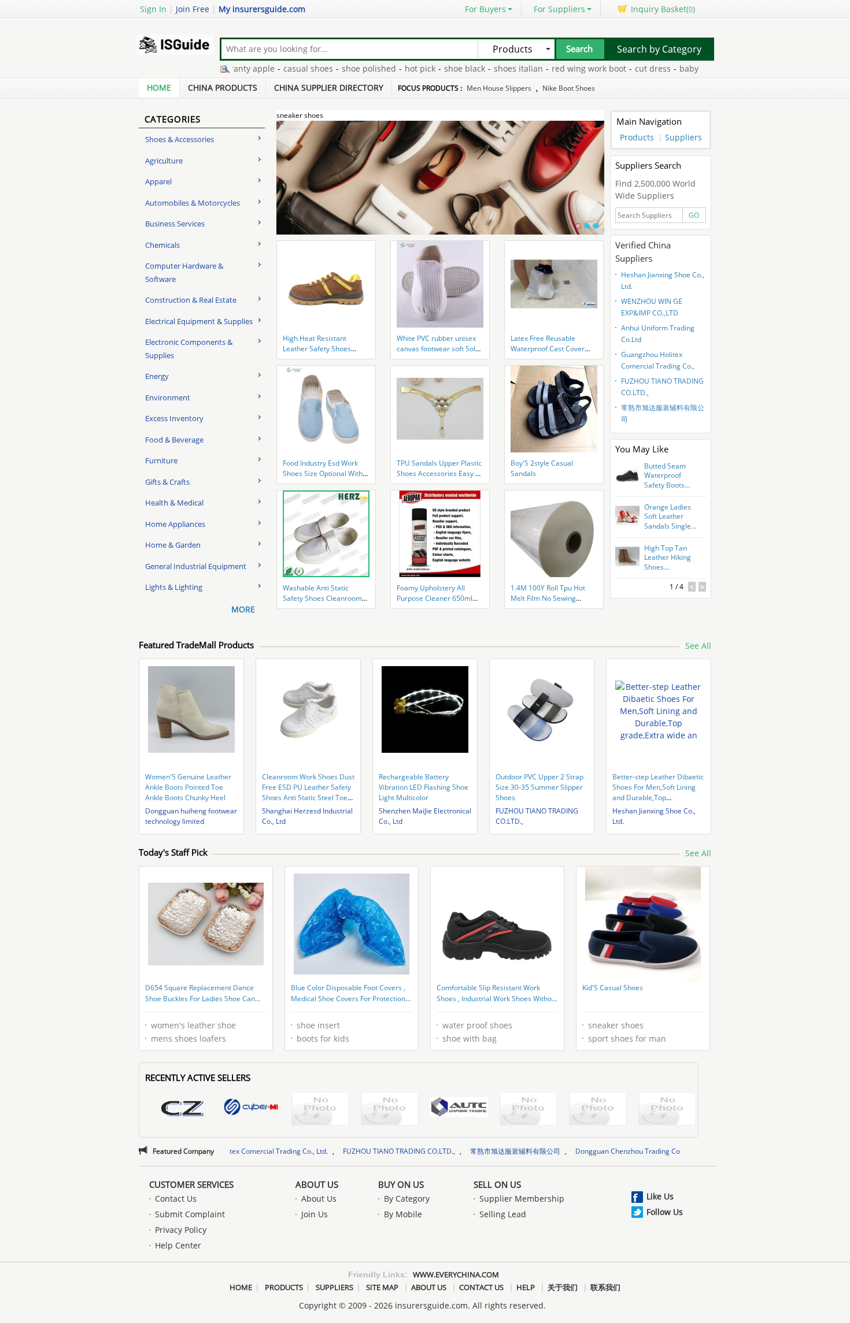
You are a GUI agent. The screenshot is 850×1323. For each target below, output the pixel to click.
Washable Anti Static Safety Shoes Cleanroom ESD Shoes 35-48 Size (322, 598)
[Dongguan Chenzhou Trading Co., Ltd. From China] (181, 1110)
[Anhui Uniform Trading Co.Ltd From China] (459, 1108)
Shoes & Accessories (179, 139)
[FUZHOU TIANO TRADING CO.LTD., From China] (598, 1110)
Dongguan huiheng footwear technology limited (191, 816)
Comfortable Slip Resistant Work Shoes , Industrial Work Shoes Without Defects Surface (497, 994)
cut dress (616, 68)
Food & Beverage (174, 439)
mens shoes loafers (188, 1038)
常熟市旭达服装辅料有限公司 (662, 413)
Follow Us (664, 1211)
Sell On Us (497, 1184)
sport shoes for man (627, 1038)
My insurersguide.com (262, 8)
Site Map (382, 1287)
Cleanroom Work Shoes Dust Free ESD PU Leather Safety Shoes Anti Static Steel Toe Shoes (308, 792)
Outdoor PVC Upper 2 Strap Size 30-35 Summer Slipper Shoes (539, 787)
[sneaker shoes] (440, 184)
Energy (157, 376)
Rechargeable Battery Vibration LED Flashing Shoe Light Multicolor (423, 787)
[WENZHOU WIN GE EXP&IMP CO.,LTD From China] (390, 1110)
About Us (316, 1184)
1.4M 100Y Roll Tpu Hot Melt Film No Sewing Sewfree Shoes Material (549, 598)
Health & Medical (174, 502)
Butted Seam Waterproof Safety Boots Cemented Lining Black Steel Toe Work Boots (668, 476)
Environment (167, 397)
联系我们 (605, 1287)
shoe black (427, 68)
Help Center (178, 1245)
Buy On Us (401, 1184)
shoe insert (318, 1025)
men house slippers (499, 88)
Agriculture (164, 160)
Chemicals (162, 245)
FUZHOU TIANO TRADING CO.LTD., (662, 386)
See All (698, 645)
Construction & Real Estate (190, 300)
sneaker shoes (616, 1025)
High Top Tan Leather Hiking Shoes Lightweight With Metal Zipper (667, 558)
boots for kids (323, 1038)
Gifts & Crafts (167, 482)
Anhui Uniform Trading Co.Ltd (657, 333)
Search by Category (659, 49)
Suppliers (683, 137)
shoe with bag (469, 1038)
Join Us (314, 1214)
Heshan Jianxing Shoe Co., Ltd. (662, 280)
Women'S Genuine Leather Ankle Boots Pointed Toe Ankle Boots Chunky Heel (188, 787)
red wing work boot (552, 68)
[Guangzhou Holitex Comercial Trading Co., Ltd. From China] (528, 1110)
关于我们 (563, 1287)
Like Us (660, 1196)
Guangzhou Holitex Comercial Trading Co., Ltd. (657, 362)
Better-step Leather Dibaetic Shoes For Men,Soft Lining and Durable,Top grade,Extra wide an (658, 792)
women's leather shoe (193, 1025)
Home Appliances (175, 524)
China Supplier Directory (328, 87)
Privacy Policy (180, 1229)
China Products (222, 87)
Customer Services (191, 1184)
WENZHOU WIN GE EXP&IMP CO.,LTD (651, 307)
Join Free (192, 8)
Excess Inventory (174, 418)
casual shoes (271, 68)
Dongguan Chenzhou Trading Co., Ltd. (562, 1151)
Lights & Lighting (173, 587)
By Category (407, 1198)
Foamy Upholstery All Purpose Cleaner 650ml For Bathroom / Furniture (436, 598)
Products (637, 137)
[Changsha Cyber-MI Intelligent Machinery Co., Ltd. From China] (251, 1108)
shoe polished (332, 68)
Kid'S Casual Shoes (612, 988)
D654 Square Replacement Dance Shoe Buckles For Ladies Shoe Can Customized (200, 994)
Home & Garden (173, 545)
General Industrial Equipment (195, 566)
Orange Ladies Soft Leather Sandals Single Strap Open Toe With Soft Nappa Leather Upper (670, 517)
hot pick (383, 68)
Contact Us (176, 1198)
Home (159, 87)
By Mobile (403, 1214)
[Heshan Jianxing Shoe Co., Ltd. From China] (320, 1110)
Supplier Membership (521, 1198)
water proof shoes (477, 1025)
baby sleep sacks (675, 68)
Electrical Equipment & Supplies (199, 321)
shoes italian (481, 68)
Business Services (175, 223)
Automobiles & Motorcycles (192, 203)
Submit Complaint (190, 1214)
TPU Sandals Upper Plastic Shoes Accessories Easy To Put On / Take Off (440, 473)
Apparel (158, 181)
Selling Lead (502, 1214)
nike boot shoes (568, 88)
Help (525, 1287)
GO (694, 215)
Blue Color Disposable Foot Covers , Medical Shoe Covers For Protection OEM (348, 994)
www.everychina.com (456, 1274)
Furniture (161, 460)
